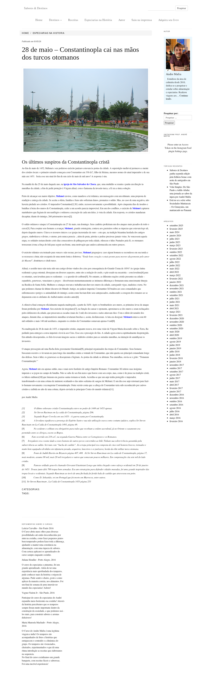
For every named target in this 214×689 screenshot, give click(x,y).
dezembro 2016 (177, 394)
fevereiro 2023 (176, 248)
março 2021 (175, 311)
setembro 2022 (176, 255)
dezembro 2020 (177, 318)
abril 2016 (174, 414)
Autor (121, 20)
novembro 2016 (177, 397)
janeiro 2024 (175, 235)
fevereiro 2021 (176, 314)
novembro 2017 (177, 364)
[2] (70, 216)
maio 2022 (174, 268)
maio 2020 (174, 331)
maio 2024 (174, 232)
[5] (86, 276)
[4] (142, 272)
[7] (75, 308)
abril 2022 (174, 271)
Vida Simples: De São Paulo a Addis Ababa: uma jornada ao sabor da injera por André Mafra (181, 191)
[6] (77, 296)
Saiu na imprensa (141, 20)
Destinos (54, 20)
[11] (111, 389)
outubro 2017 (176, 368)
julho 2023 (174, 238)
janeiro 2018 (175, 361)
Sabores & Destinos (35, 8)
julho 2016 (174, 411)
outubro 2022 (176, 251)
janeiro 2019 (175, 348)
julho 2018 (174, 351)
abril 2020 (174, 334)
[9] (82, 348)
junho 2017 (175, 378)
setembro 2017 (176, 371)
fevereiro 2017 (176, 388)
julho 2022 (174, 261)
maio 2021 (174, 305)
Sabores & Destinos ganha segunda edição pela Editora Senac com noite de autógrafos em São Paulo (180, 177)
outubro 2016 (176, 401)
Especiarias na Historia (48, 33)
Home (39, 20)
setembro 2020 (176, 328)
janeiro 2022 (175, 281)
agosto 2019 (175, 341)
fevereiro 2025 (176, 228)
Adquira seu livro (168, 20)
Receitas (73, 20)
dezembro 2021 (177, 285)
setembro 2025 (176, 225)
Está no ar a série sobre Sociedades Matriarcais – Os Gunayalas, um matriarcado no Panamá (180, 205)
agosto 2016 (175, 407)
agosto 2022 (175, 258)
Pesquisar (181, 8)
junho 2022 (175, 265)
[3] (28, 228)
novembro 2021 (177, 288)
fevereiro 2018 (176, 358)
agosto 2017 (175, 374)
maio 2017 (174, 381)
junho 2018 (175, 354)
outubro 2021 (176, 291)
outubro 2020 (176, 324)
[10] (41, 376)
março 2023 (175, 245)
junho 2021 (175, 301)
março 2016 (175, 417)
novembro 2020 (177, 321)
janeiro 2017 (175, 391)
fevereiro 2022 (176, 278)
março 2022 (175, 275)
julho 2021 (174, 298)
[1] (73, 204)
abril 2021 (174, 308)
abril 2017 (174, 384)
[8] (113, 320)
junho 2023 (175, 242)
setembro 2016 (176, 404)
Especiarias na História (98, 20)
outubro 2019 (176, 338)
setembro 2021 (176, 295)
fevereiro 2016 (176, 421)
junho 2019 (175, 344)
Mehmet (136, 208)
